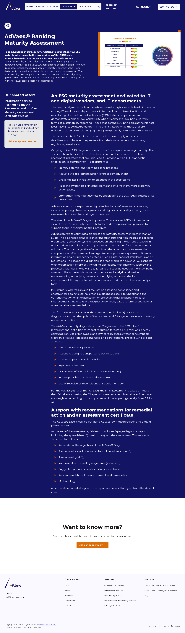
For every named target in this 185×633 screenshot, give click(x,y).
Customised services (114, 586)
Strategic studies (16, 116)
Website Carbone (47, 624)
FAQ (97, 6)
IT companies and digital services (159, 586)
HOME (29, 6)
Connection (70, 600)
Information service (18, 101)
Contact (68, 605)
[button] (68, 6)
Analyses (69, 596)
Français (111, 5)
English (111, 8)
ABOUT (40, 6)
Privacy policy (154, 626)
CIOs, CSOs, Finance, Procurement (160, 591)
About (67, 591)
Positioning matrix (17, 104)
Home (68, 586)
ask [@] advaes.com (14, 597)
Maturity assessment (19, 112)
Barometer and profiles (20, 108)
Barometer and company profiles (120, 600)
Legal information (172, 626)
